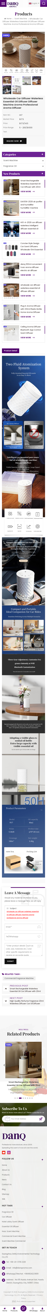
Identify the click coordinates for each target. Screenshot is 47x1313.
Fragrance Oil (10, 166)
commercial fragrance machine (19, 978)
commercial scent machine (13, 1236)
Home (9, 19)
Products (6, 1175)
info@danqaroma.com (22, 1268)
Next (43, 1065)
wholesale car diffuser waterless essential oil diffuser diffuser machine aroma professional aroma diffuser (30, 288)
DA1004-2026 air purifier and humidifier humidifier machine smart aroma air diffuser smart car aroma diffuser (31, 205)
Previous (4, 1065)
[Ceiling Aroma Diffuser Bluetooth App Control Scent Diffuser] (11, 333)
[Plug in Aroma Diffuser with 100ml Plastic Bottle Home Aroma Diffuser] (11, 312)
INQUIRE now (13, 141)
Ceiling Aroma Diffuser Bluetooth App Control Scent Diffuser (30, 330)
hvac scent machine (10, 1231)
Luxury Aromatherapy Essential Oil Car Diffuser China (23, 1084)
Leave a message (23, 1308)
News (4, 1179)
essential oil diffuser (10, 1226)
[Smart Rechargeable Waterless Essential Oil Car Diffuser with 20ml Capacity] (11, 187)
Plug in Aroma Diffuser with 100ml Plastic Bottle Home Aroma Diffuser (31, 309)
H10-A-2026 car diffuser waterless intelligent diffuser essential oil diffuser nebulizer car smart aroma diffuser (31, 225)
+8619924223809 (31, 1274)
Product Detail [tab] (10, 350)
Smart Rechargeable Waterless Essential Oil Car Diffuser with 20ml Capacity (30, 184)
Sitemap (5, 1194)
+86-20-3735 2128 (18, 1262)
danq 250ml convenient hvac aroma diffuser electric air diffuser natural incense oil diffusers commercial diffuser (31, 267)
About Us (6, 1170)
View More (25, 191)
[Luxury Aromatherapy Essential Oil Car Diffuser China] (23, 1060)
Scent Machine (20, 18)
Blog (4, 1189)
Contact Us (6, 1184)
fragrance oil (7, 1212)
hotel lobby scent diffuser (13, 1221)
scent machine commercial (13, 1241)
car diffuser (7, 1217)
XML (3, 1199)
